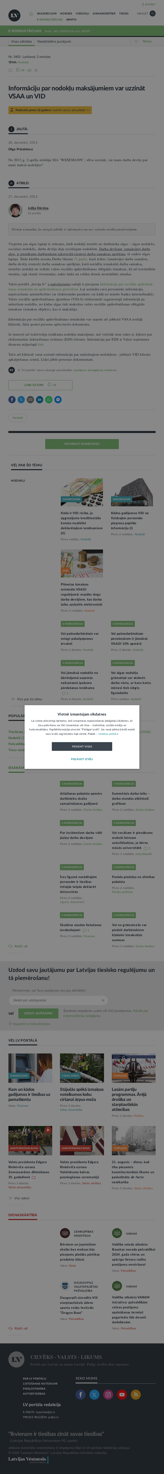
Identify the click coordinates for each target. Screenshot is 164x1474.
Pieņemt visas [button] (82, 746)
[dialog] (82, 737)
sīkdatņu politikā (108, 734)
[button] (82, 759)
